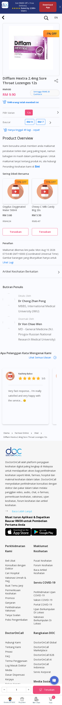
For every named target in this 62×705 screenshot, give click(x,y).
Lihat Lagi (8, 262)
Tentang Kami (13, 647)
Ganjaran (10, 602)
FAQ (7, 656)
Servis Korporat (42, 672)
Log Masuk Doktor (15, 665)
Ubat (36, 433)
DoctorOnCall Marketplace (41, 648)
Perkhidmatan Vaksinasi (13, 609)
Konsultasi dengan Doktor (15, 567)
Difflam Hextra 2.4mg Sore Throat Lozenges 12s (25, 437)
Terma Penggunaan (16, 660)
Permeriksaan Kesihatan (12, 592)
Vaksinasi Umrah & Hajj (15, 579)
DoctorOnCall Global (45, 642)
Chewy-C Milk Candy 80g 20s (43, 208)
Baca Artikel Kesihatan (40, 571)
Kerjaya (9, 679)
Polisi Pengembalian (16, 619)
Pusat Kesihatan (43, 560)
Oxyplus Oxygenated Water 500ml (14, 208)
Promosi (10, 598)
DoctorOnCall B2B (44, 655)
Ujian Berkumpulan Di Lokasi (44, 611)
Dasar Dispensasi (15, 674)
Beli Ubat (36, 702)
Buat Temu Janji (14, 585)
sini (37, 166)
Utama (6, 433)
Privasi (8, 651)
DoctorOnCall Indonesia (41, 665)
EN (56, 17)
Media (8, 670)
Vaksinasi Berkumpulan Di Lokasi (42, 620)
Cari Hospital (12, 573)
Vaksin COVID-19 (43, 600)
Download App (48, 6)
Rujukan (22, 702)
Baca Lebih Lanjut (22, 511)
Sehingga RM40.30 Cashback (41, 92)
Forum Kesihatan (43, 565)
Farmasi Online (22, 433)
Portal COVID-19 (43, 604)
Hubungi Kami (13, 642)
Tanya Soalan (12, 615)
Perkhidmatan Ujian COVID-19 (44, 593)
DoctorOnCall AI (43, 659)
